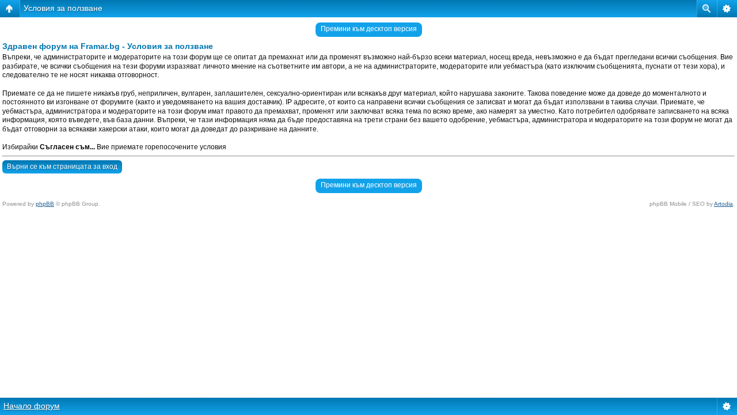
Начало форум (31, 405)
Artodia (723, 204)
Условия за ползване (63, 8)
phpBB (45, 204)
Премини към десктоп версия (369, 29)
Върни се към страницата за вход (62, 167)
